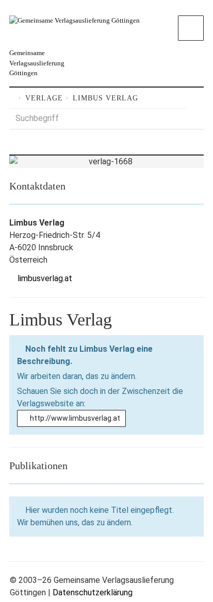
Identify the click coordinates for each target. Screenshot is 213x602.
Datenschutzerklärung (93, 592)
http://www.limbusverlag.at (74, 418)
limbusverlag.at (45, 278)
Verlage (44, 98)
